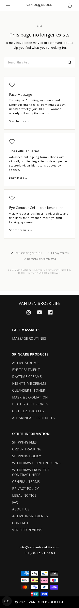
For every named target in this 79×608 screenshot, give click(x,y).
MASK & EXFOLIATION (30, 397)
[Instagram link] (28, 312)
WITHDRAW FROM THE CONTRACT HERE (31, 472)
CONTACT (20, 523)
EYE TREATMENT (26, 369)
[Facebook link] (50, 312)
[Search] (69, 62)
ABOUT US (21, 509)
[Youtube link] (39, 312)
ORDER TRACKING (27, 449)
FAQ (15, 502)
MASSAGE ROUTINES (29, 338)
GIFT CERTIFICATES (28, 411)
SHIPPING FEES (24, 442)
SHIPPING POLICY (26, 456)
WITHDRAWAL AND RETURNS (36, 463)
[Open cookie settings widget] (7, 601)
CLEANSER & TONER (28, 390)
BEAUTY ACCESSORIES (30, 404)
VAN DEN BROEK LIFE (46, 602)
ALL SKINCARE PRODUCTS (33, 418)
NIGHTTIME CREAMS (29, 383)
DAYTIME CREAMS (27, 376)
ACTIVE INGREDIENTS (30, 516)
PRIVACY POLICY (25, 488)
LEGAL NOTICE (24, 495)
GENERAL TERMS (26, 481)
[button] (8, 5)
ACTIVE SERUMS (25, 363)
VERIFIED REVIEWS (27, 530)
